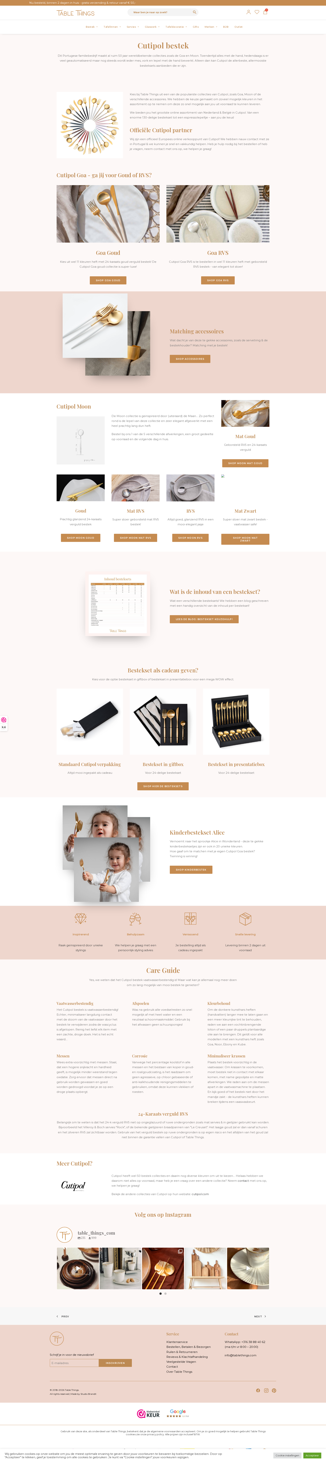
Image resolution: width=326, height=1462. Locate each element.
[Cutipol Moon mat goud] (242, 434)
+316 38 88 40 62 (253, 1342)
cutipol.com (200, 1194)
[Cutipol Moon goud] (77, 509)
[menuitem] (91, 27)
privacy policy (155, 1434)
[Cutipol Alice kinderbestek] (212, 851)
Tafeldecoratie (174, 26)
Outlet (239, 26)
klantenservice (177, 1342)
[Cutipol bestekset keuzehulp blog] (212, 605)
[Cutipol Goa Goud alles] (105, 235)
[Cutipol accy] (212, 345)
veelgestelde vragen (181, 1361)
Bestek (90, 26)
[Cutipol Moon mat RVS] (132, 509)
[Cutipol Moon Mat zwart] (242, 509)
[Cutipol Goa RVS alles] (214, 235)
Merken (209, 26)
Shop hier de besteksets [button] (163, 786)
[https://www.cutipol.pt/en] (73, 1185)
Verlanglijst (257, 12)
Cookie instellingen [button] (287, 1455)
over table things (179, 1371)
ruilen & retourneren (182, 1352)
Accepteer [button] (312, 1455)
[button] (258, 1391)
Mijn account (248, 12)
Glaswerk (151, 26)
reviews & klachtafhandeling (187, 1357)
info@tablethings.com (240, 1355)
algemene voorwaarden (166, 1431)
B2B (225, 26)
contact (243, 1180)
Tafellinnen (111, 26)
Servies (131, 26)
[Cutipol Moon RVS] (187, 509)
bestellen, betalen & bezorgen (188, 1347)
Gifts (196, 26)
